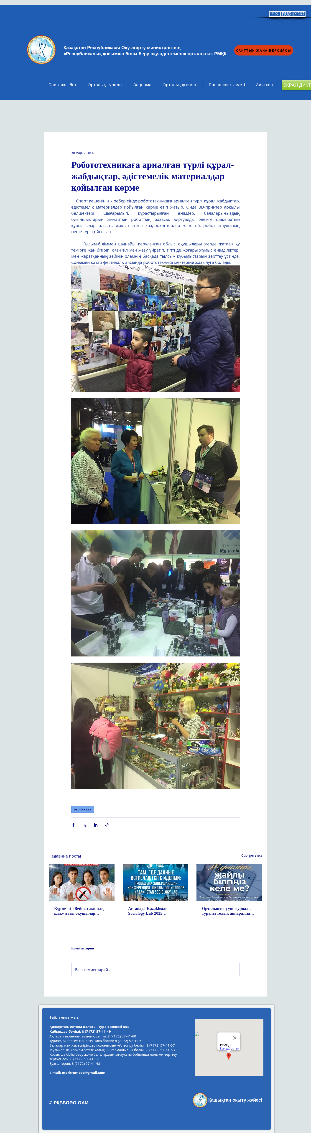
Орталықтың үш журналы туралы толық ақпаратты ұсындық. (227, 911)
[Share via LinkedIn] (96, 825)
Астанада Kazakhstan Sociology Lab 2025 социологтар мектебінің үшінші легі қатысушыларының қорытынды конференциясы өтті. (154, 911)
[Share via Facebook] (73, 825)
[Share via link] (107, 825)
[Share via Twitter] (84, 825)
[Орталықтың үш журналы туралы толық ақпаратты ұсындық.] (229, 882)
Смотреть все (252, 855)
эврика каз (82, 809)
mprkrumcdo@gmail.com (83, 1072)
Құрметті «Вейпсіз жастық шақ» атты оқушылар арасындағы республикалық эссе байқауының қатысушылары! (80, 911)
